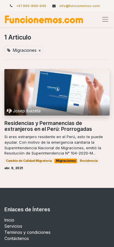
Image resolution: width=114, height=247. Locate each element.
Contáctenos (16, 238)
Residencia (89, 161)
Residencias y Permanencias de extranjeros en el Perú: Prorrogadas (48, 126)
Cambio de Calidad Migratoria (29, 161)
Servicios (13, 226)
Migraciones (66, 161)
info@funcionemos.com (79, 6)
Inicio (9, 219)
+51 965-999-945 (31, 6)
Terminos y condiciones (27, 232)
